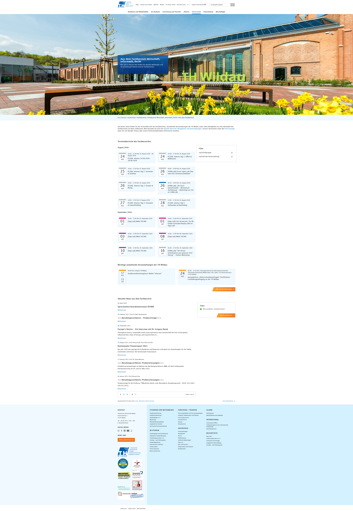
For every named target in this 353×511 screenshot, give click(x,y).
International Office (211, 423)
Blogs (137, 4)
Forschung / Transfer (187, 410)
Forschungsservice (183, 417)
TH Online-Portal (170, 4)
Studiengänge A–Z (155, 417)
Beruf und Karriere (155, 451)
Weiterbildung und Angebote (214, 415)
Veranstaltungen (182, 431)
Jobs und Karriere (183, 444)
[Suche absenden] (232, 4)
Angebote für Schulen (156, 424)
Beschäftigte (220, 12)
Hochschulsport (154, 448)
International (208, 12)
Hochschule (196, 12)
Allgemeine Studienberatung (158, 436)
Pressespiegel (230, 129)
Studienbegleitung (155, 442)
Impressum (123, 508)
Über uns (180, 442)
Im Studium (155, 12)
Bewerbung (153, 419)
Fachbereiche (182, 448)
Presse (180, 436)
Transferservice (182, 419)
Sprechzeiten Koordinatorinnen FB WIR (136, 307)
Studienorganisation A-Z (157, 438)
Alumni (186, 12)
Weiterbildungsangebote (157, 422)
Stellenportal (210, 413)
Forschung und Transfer (172, 12)
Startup (180, 422)
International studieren (156, 444)
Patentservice (182, 424)
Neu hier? (209, 436)
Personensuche (181, 4)
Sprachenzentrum (211, 429)
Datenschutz (132, 508)
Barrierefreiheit (141, 508)
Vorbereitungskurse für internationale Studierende (217, 425)
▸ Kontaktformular (123, 423)
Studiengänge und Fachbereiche (159, 433)
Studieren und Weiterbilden (138, 12)
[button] (138, 11)
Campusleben (154, 446)
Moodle (162, 4)
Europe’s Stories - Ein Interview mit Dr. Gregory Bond (143, 329)
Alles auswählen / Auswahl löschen (214, 309)
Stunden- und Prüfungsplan (158, 440)
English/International (198, 4)
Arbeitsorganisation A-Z (213, 438)
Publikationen (182, 438)
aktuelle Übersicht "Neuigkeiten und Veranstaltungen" (183, 129)
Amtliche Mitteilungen (184, 440)
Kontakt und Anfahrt (146, 4)
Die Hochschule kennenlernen (158, 426)
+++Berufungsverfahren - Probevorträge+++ (139, 318)
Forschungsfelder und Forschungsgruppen (190, 413)
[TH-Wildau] (126, 7)
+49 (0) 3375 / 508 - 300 (127, 420)
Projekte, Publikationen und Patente (188, 415)
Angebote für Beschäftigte (213, 443)
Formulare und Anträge (213, 440)
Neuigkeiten (181, 433)
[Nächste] (135, 394)
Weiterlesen (122, 310)
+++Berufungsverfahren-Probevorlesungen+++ (141, 363)
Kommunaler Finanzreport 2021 (133, 346)
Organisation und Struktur (185, 446)
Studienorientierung (155, 413)
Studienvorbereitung (155, 415)
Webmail (156, 4)
